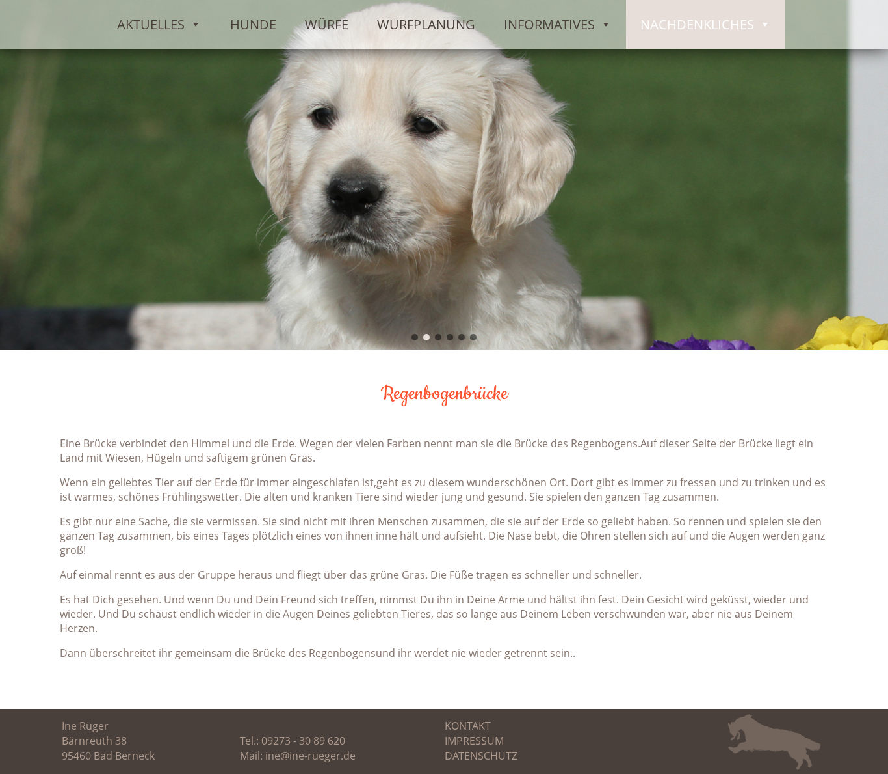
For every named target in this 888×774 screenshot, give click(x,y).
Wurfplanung (426, 24)
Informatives (549, 24)
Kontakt (468, 726)
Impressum (474, 741)
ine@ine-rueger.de (310, 756)
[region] (444, 175)
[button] (414, 337)
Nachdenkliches (697, 24)
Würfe (326, 24)
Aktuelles (151, 24)
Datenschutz (481, 756)
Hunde (253, 24)
